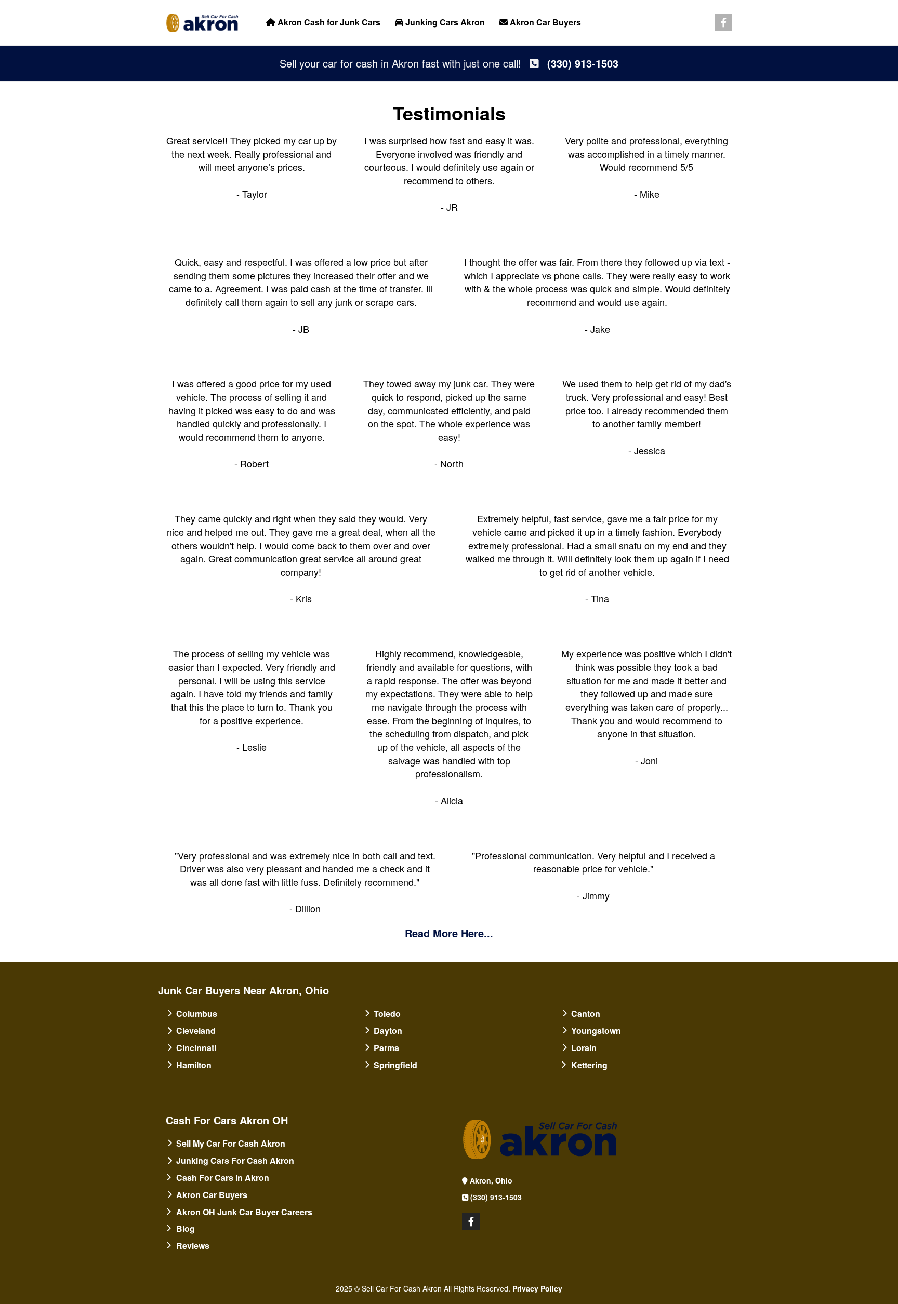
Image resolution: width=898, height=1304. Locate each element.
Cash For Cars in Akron (222, 1178)
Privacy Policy (537, 1288)
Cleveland (196, 1031)
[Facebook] (723, 23)
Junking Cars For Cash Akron (235, 1160)
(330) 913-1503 (496, 1197)
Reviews (192, 1246)
